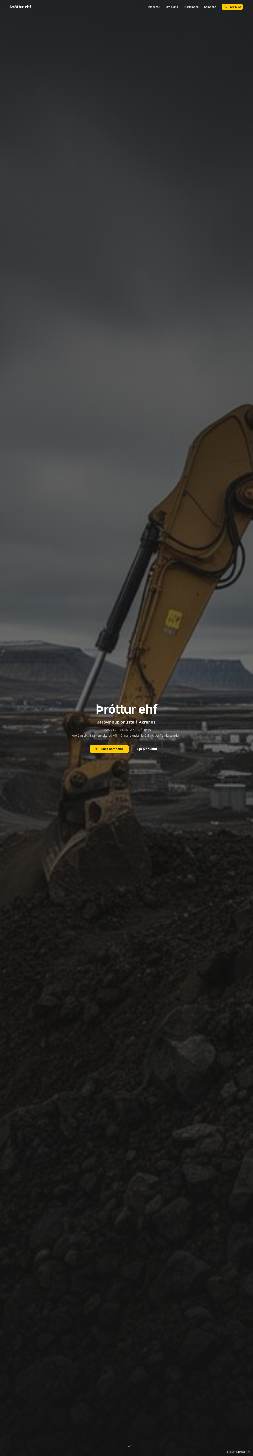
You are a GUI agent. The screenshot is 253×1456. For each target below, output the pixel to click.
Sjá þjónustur (147, 749)
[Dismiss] (249, 1452)
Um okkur (172, 7)
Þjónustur (154, 7)
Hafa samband (112, 749)
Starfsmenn (191, 7)
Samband (210, 7)
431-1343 (235, 6)
